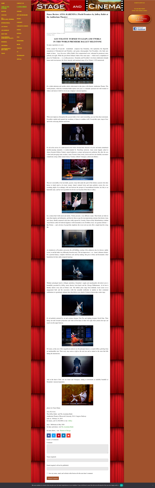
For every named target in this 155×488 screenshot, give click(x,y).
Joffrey (70, 421)
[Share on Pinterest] (59, 435)
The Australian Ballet (67, 427)
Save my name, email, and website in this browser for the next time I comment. (71, 473)
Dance (53, 35)
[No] (153, 485)
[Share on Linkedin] (64, 435)
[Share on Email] (68, 435)
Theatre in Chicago (65, 430)
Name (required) (51, 457)
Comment (49, 442)
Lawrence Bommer (52, 33)
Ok (121, 485)
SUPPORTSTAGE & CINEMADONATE (139, 18)
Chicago (49, 35)
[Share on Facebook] (49, 435)
